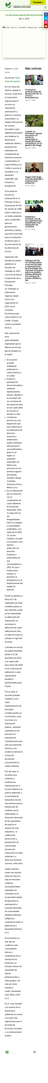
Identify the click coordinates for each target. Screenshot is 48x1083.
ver (15, 487)
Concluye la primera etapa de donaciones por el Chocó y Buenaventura (33, 93)
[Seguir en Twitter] (46, 18)
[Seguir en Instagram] (46, 22)
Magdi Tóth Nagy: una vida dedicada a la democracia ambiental (34, 180)
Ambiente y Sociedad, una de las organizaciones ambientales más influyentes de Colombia (33, 221)
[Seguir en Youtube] (46, 26)
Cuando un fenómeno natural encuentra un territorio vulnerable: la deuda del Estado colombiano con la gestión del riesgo (33, 138)
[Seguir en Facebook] (46, 14)
